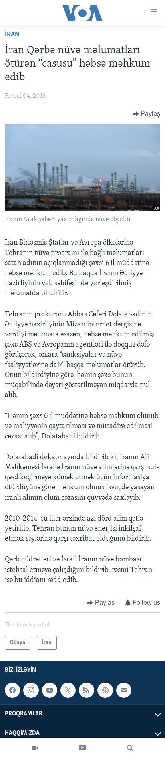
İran (12, 35)
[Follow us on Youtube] (49, 690)
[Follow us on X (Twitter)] (68, 690)
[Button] (147, 114)
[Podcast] (105, 690)
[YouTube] (82, 748)
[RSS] (86, 690)
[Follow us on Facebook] (12, 690)
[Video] (35, 748)
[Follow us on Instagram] (30, 690)
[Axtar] (130, 748)
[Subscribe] (123, 690)
